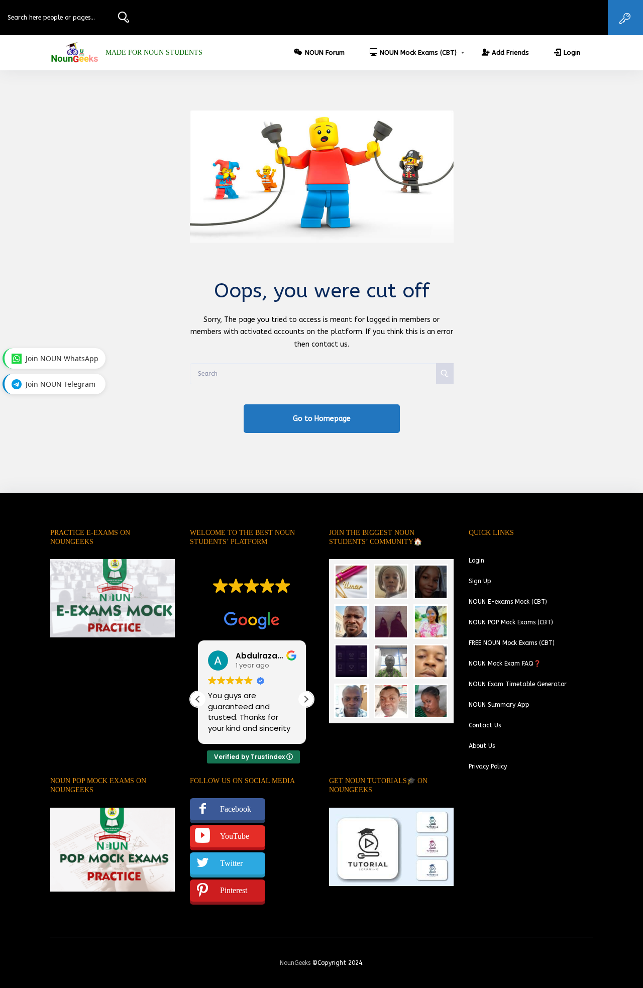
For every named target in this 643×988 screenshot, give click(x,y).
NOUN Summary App (499, 704)
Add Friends (510, 52)
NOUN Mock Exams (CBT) (418, 52)
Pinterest (233, 890)
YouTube (234, 836)
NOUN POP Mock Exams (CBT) (511, 622)
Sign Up (480, 581)
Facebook (235, 809)
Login (572, 52)
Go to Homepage (322, 418)
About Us (482, 745)
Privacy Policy (488, 766)
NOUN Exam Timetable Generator (518, 684)
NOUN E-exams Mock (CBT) (508, 601)
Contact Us (485, 725)
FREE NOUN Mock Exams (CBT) (512, 642)
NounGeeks (295, 962)
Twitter (231, 863)
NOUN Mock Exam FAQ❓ (505, 663)
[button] (305, 699)
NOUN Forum (325, 52)
